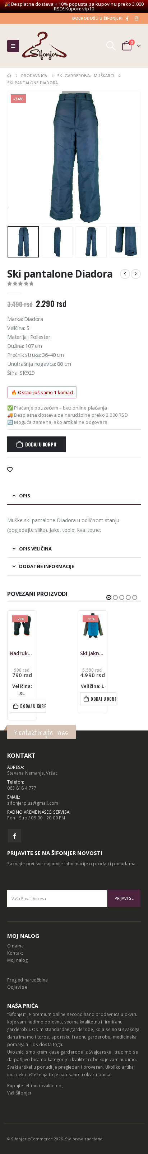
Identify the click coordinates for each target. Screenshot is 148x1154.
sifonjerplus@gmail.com (32, 803)
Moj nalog (17, 960)
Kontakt (15, 953)
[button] (13, 46)
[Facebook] (126, 18)
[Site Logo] (44, 46)
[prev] (125, 274)
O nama (15, 946)
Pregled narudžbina (27, 980)
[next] (136, 274)
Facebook (14, 835)
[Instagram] (136, 18)
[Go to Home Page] (9, 75)
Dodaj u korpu (40, 444)
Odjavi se (17, 987)
